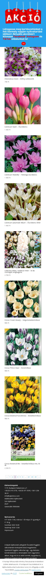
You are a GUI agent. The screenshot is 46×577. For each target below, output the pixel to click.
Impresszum (9, 530)
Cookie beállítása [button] (25, 573)
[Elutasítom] (43, 23)
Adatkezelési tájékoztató (13, 499)
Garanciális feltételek (12, 506)
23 (29, 477)
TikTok (7, 38)
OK (24, 43)
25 (36, 477)
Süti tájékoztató (10, 501)
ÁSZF (6, 504)
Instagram (33, 36)
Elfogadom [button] (39, 573)
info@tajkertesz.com (12, 496)
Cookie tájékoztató (22, 570)
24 (32, 477)
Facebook (19, 36)
